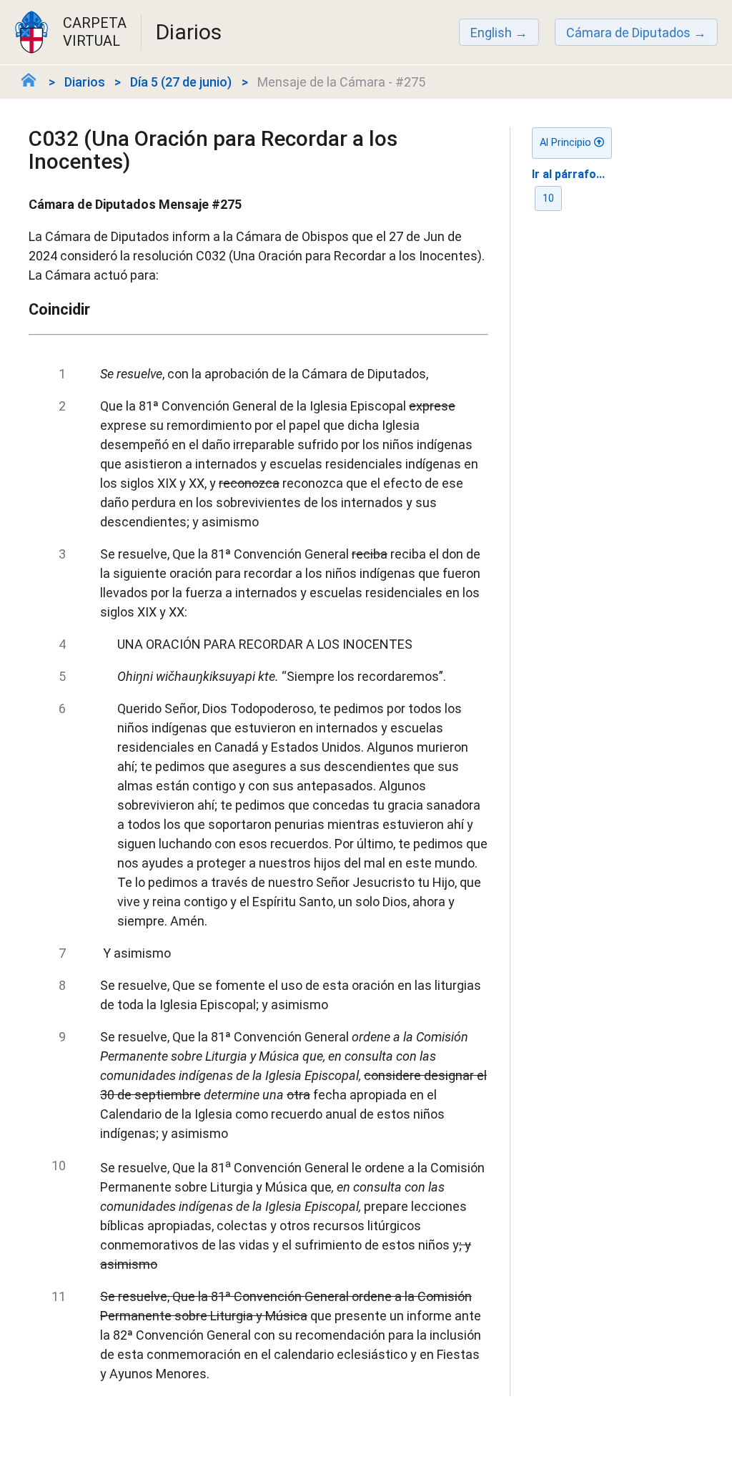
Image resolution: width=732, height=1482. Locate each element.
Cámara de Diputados (628, 32)
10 (548, 198)
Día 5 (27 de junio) (181, 81)
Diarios (84, 81)
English (491, 32)
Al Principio (567, 143)
